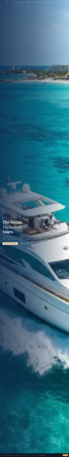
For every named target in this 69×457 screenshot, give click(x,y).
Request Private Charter (10, 243)
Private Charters (19, 2)
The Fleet (28, 2)
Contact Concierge (60, 2)
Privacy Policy (42, 455)
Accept (65, 455)
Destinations (49, 2)
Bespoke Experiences (38, 2)
